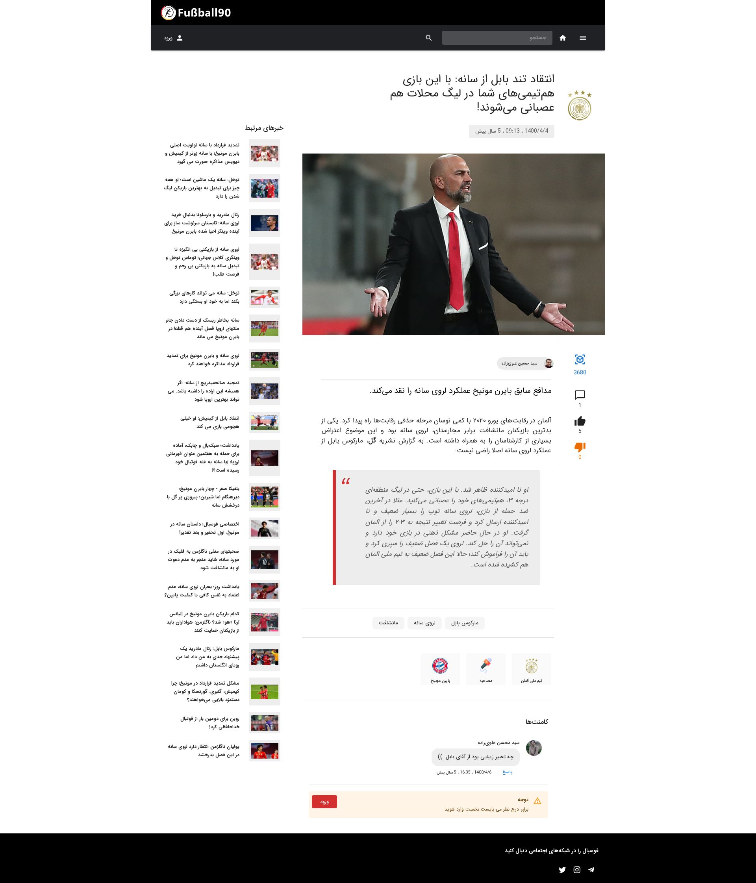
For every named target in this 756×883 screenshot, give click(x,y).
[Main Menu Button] (582, 37)
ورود (168, 38)
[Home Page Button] (563, 38)
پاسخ (507, 772)
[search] (429, 38)
